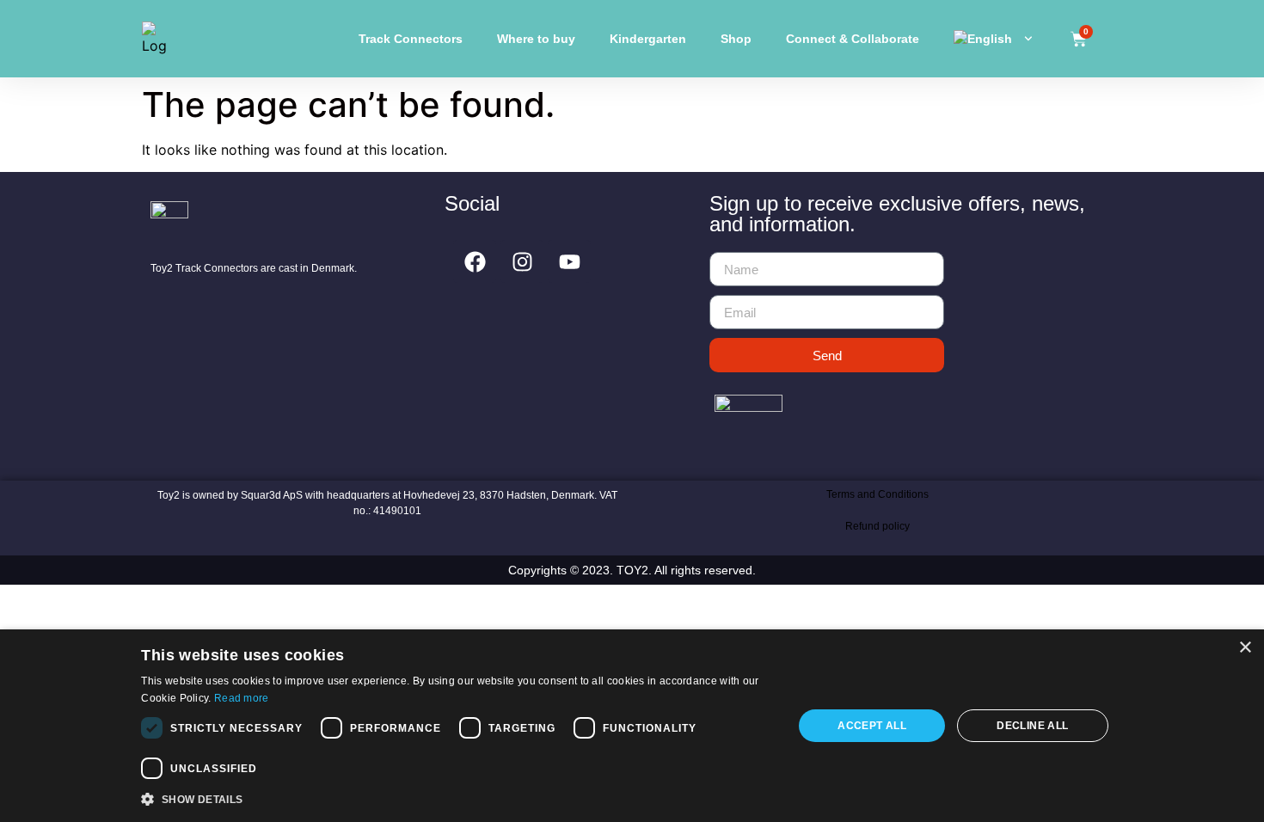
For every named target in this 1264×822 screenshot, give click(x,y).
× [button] (1244, 647)
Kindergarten (648, 39)
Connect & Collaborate (852, 39)
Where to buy (536, 39)
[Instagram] (521, 261)
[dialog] (632, 725)
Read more (241, 698)
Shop (736, 39)
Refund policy (877, 526)
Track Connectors (411, 39)
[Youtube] (569, 261)
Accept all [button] (872, 726)
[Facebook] (474, 261)
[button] (457, 798)
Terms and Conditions (877, 494)
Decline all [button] (1032, 726)
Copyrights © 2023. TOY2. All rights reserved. (632, 570)
